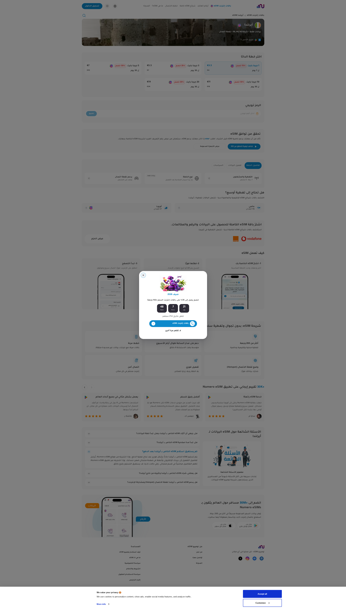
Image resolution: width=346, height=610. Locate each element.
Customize (260, 603)
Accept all (262, 594)
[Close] (143, 275)
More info (101, 604)
